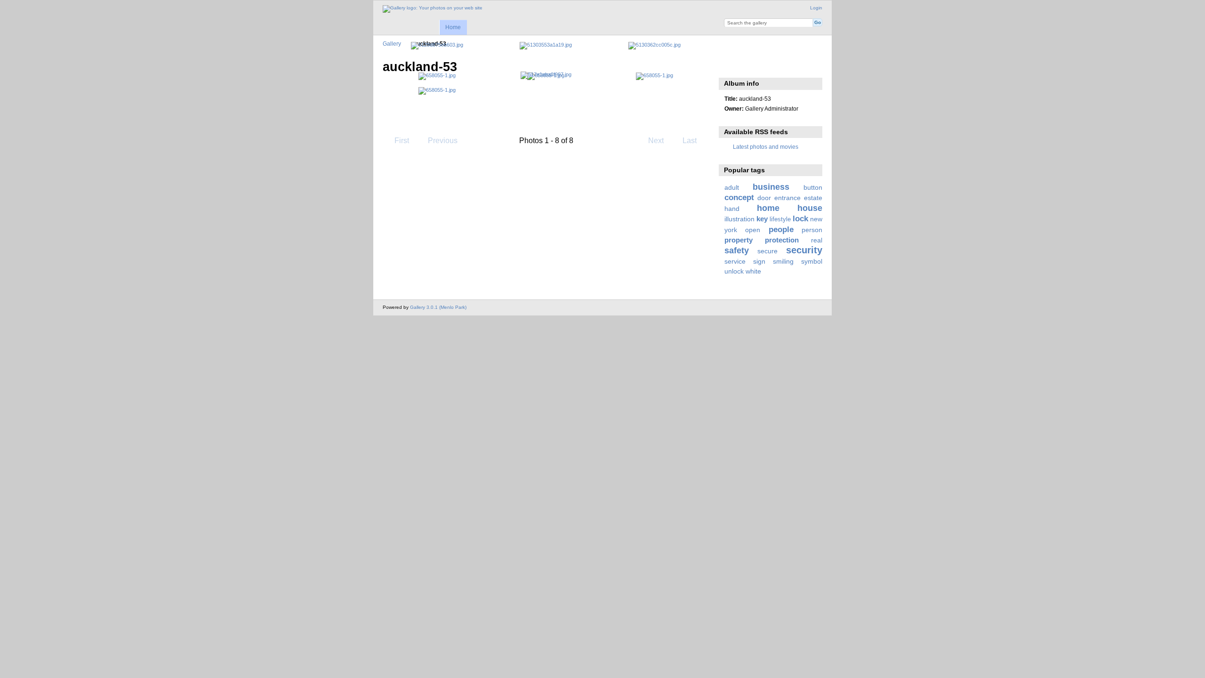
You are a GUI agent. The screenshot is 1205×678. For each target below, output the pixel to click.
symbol (811, 261)
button (812, 187)
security (804, 250)
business (771, 187)
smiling (783, 261)
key (762, 219)
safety (736, 250)
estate (813, 198)
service (735, 261)
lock (800, 218)
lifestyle (780, 219)
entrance (787, 198)
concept (739, 197)
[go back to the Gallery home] (432, 9)
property (738, 240)
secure (767, 251)
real (816, 240)
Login (816, 7)
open (752, 230)
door (764, 198)
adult (731, 187)
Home (453, 27)
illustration (739, 219)
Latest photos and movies (765, 147)
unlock (734, 271)
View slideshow (729, 66)
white (753, 271)
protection (782, 240)
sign (759, 261)
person (812, 230)
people (781, 229)
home (768, 208)
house (809, 208)
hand (731, 208)
